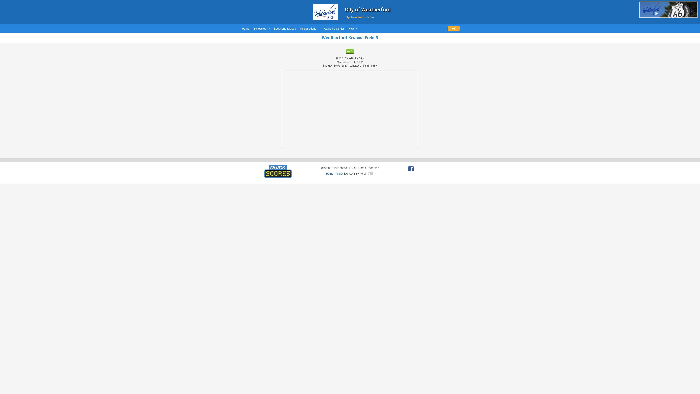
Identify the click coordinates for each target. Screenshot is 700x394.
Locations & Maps (285, 28)
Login (453, 28)
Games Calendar (334, 28)
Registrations (310, 28)
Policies (339, 173)
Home (245, 28)
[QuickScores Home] (278, 177)
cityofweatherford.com (359, 17)
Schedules (262, 28)
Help (354, 28)
